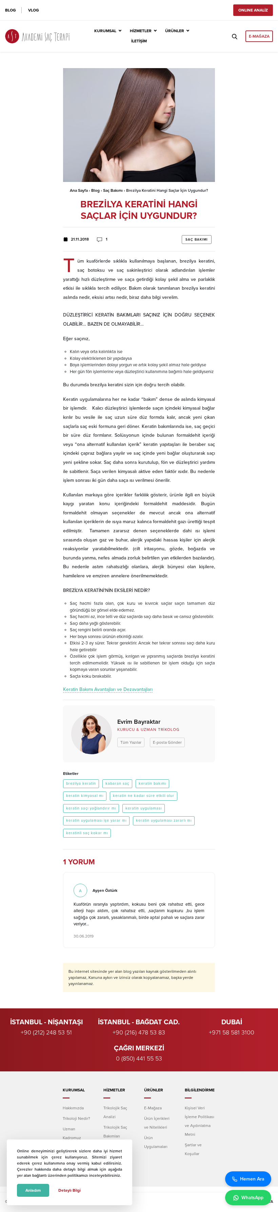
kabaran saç (117, 783)
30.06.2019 (84, 936)
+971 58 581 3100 (231, 1032)
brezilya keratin (81, 783)
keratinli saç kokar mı (87, 833)
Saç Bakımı (113, 190)
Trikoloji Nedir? (76, 1118)
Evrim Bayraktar (138, 721)
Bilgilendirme (200, 1090)
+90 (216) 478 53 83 (139, 1032)
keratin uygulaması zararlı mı (164, 820)
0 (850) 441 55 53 (139, 1058)
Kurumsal (105, 30)
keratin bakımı (152, 783)
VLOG (33, 10)
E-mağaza (259, 36)
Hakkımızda (73, 1108)
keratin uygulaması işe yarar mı (96, 820)
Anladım (33, 1190)
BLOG (10, 10)
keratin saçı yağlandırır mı (91, 808)
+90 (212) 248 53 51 (46, 1032)
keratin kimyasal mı (84, 796)
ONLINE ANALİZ (253, 10)
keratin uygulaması (143, 808)
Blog (95, 190)
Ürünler (174, 30)
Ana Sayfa (79, 190)
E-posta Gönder (167, 742)
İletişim (139, 41)
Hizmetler (141, 30)
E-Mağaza (153, 1108)
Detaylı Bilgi (69, 1190)
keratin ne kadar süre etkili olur (143, 796)
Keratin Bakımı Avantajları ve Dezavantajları (108, 689)
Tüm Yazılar (130, 742)
